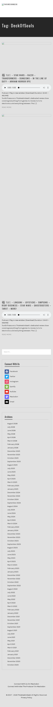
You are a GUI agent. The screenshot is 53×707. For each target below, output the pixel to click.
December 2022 (13, 575)
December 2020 (13, 658)
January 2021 (12, 654)
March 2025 (12, 482)
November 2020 (13, 661)
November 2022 (13, 579)
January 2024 (12, 530)
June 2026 (11, 430)
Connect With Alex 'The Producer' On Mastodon (26, 686)
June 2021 (11, 637)
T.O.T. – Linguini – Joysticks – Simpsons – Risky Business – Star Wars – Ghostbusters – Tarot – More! (26, 305)
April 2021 (11, 644)
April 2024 (11, 520)
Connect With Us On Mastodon (26, 684)
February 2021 (13, 651)
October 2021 (12, 623)
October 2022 (12, 582)
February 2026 (13, 444)
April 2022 (11, 603)
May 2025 (11, 475)
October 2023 (13, 541)
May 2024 (11, 517)
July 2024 (11, 510)
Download (30, 93)
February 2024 (13, 527)
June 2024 (11, 513)
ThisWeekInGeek (24, 695)
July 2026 (11, 427)
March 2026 (12, 441)
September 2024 (14, 503)
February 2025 (13, 486)
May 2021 (11, 641)
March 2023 (12, 565)
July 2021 (10, 634)
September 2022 (14, 586)
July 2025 (11, 468)
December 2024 (13, 492)
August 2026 (12, 424)
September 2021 (13, 627)
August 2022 (12, 589)
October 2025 (12, 458)
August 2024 (12, 506)
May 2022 (11, 599)
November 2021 (13, 620)
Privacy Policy (26, 698)
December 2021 (13, 617)
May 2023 (11, 558)
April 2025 (11, 479)
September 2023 (14, 544)
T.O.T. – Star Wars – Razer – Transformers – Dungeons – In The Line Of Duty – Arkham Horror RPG (24, 78)
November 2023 (13, 537)
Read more (6, 107)
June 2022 (11, 596)
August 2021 (12, 630)
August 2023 (12, 548)
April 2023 (11, 561)
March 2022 (12, 606)
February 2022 (13, 610)
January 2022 (12, 613)
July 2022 (11, 592)
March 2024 (12, 523)
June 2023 (11, 555)
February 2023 (13, 568)
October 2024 (12, 499)
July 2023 (11, 551)
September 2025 (14, 461)
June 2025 (11, 472)
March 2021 (12, 648)
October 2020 (13, 665)
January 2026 (12, 448)
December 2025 (13, 451)
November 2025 (13, 455)
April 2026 (11, 437)
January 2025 (12, 489)
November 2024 (13, 496)
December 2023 (13, 534)
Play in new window (17, 93)
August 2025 (12, 465)
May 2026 (11, 434)
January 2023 (12, 572)
